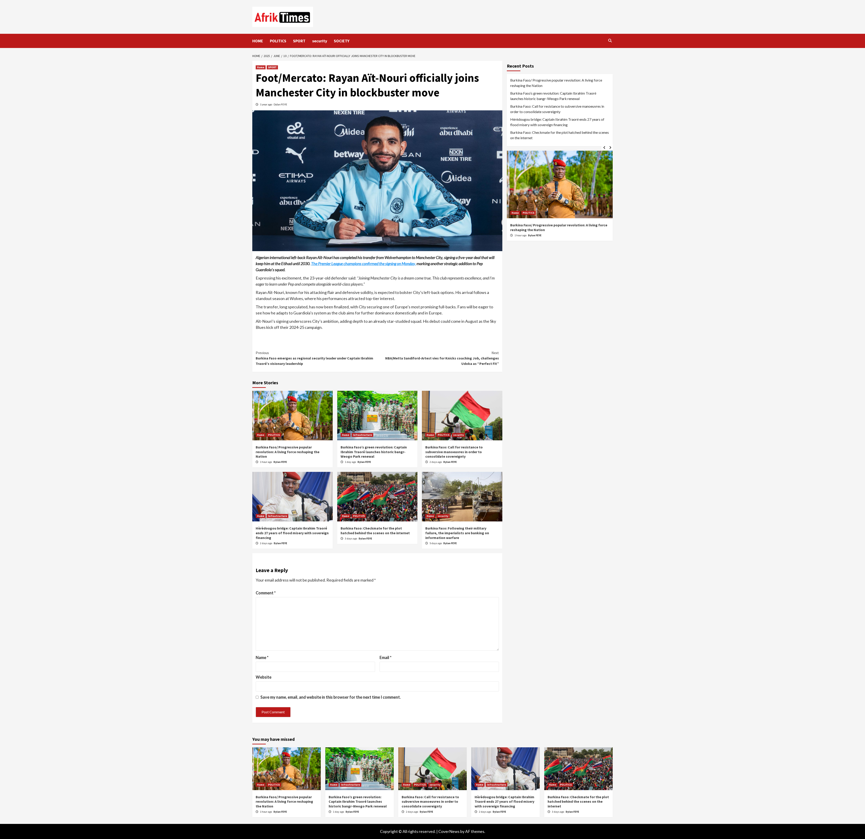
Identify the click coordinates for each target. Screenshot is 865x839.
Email (386, 657)
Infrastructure (362, 435)
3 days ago (351, 538)
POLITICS (278, 40)
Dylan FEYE (280, 104)
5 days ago (436, 543)
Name (262, 657)
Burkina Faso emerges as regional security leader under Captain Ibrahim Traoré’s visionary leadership (314, 358)
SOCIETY (341, 40)
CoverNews (449, 831)
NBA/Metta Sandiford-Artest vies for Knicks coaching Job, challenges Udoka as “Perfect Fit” (442, 358)
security (319, 40)
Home (260, 67)
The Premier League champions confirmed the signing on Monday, (363, 263)
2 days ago (436, 462)
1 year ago (266, 104)
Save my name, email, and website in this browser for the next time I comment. (330, 697)
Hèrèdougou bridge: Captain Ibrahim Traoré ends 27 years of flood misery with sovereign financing (292, 533)
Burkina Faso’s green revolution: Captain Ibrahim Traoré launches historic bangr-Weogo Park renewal (374, 452)
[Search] (610, 40)
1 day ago (350, 462)
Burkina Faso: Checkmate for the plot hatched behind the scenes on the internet (375, 530)
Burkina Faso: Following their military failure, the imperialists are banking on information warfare (457, 533)
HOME (257, 40)
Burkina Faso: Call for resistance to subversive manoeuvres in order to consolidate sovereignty (454, 452)
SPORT (299, 40)
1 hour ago (266, 462)
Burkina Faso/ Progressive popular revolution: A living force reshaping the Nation (287, 452)
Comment (266, 592)
